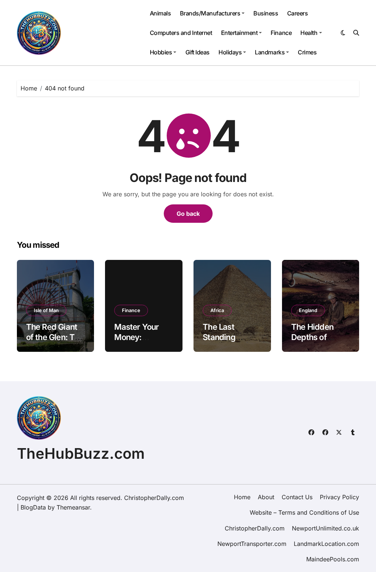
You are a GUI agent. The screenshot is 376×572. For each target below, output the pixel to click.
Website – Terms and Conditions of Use (304, 512)
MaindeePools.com (332, 559)
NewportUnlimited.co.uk (325, 528)
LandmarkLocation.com (326, 543)
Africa (217, 310)
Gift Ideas (197, 52)
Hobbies (161, 52)
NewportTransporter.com (251, 543)
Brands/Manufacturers (210, 13)
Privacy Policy (339, 497)
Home (242, 497)
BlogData (33, 507)
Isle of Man (46, 310)
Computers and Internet (181, 32)
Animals (160, 13)
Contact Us (297, 497)
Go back (188, 213)
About (266, 497)
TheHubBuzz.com (81, 453)
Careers (297, 13)
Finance (281, 32)
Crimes (307, 52)
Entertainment (239, 32)
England (308, 310)
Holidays (230, 52)
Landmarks (270, 52)
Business (265, 13)
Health (308, 32)
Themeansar (73, 507)
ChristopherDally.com (255, 528)
